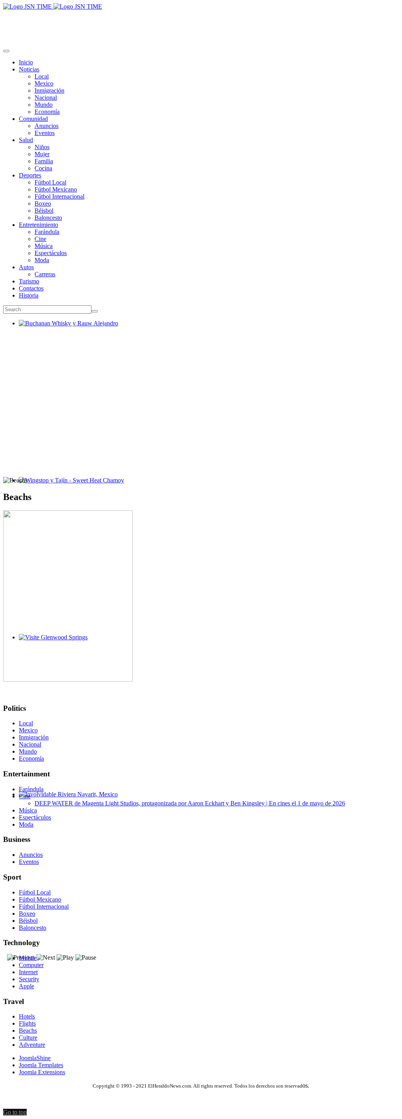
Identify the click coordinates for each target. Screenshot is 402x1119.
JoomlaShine (35, 1058)
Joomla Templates (41, 1065)
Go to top (15, 1112)
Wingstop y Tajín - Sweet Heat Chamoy (68, 487)
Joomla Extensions (42, 1072)
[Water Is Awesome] (68, 679)
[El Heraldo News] (52, 6)
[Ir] (94, 311)
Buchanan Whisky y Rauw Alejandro (65, 330)
